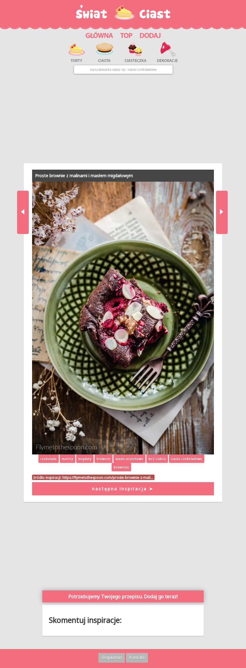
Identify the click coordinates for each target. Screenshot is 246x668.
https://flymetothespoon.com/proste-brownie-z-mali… (107, 477)
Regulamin (111, 657)
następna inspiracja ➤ (123, 488)
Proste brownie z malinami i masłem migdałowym (84, 175)
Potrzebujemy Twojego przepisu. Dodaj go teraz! (123, 596)
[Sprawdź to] (126, 34)
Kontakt (137, 657)
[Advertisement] (123, 119)
